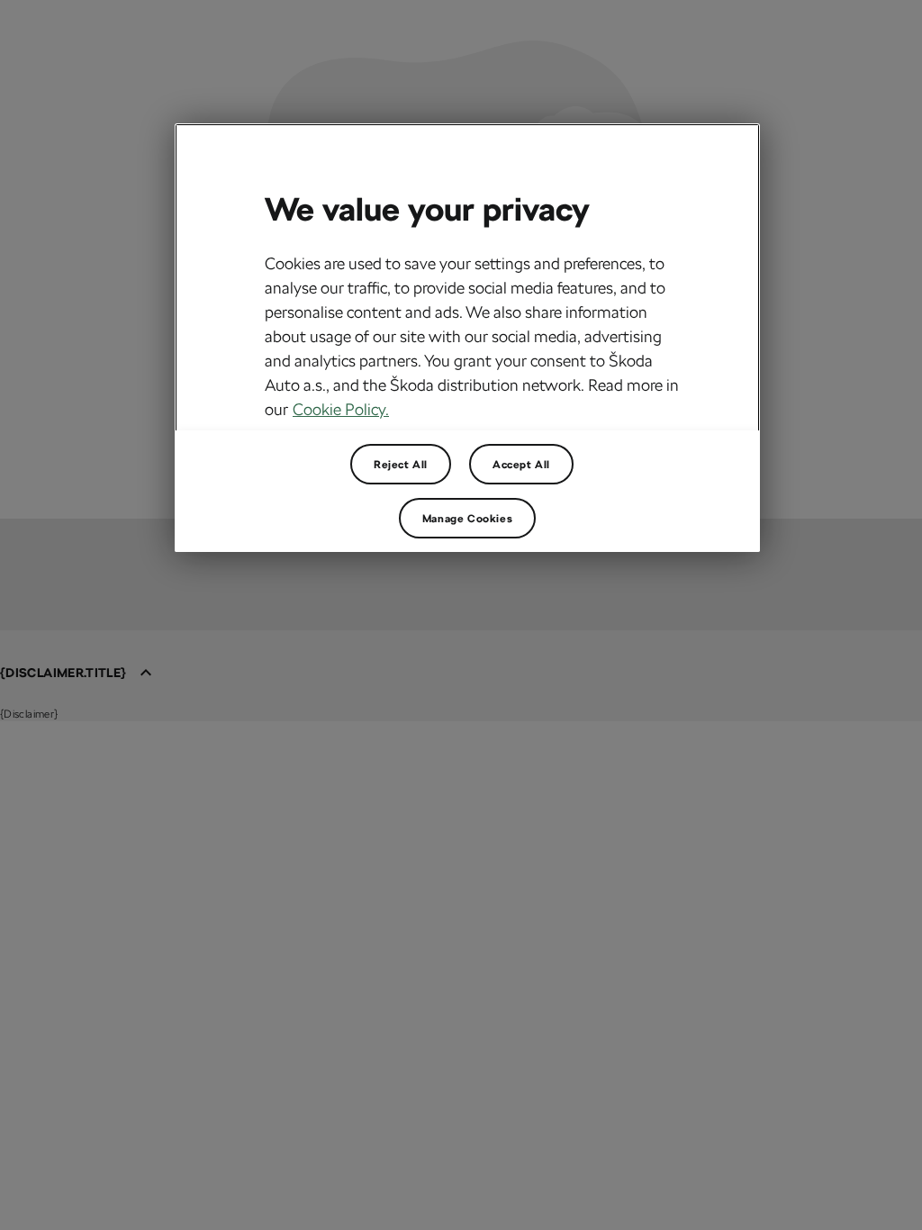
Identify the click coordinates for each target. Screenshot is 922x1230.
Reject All (401, 464)
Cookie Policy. (341, 409)
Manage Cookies (467, 518)
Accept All (521, 464)
